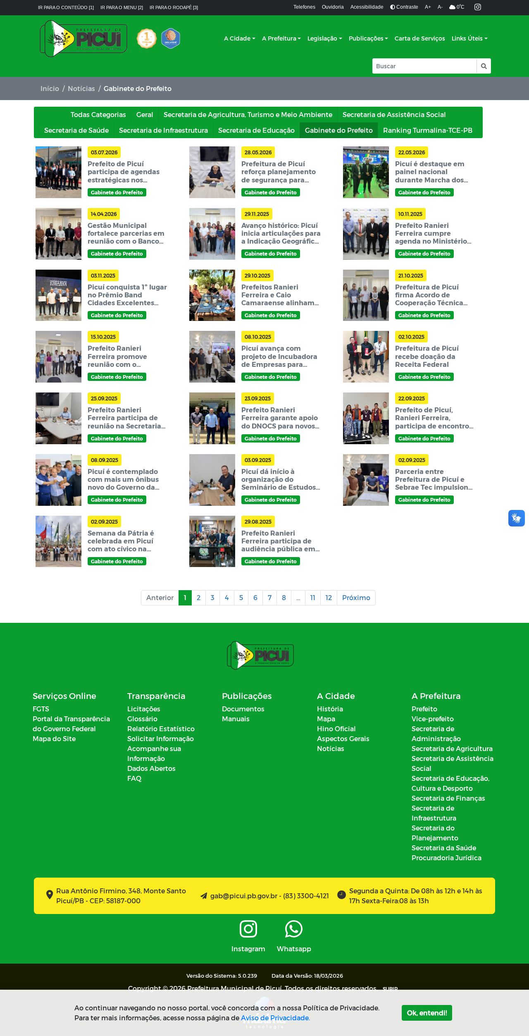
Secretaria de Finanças (448, 798)
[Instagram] (477, 7)
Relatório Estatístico (161, 728)
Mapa (326, 719)
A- (440, 7)
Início (50, 88)
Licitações (143, 709)
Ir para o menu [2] (121, 7)
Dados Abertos (151, 768)
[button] (483, 66)
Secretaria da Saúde (444, 848)
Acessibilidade (367, 7)
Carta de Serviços (420, 38)
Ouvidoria (333, 7)
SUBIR (390, 989)
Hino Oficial (336, 728)
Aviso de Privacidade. (275, 1018)
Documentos (243, 709)
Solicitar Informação (160, 738)
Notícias (81, 88)
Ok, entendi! (427, 1013)
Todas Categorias (98, 114)
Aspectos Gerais (343, 738)
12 (329, 597)
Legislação (322, 38)
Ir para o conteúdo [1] (66, 7)
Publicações (366, 38)
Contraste (406, 7)
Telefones (304, 7)
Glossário (142, 719)
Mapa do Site (54, 738)
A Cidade (237, 38)
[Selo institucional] (146, 38)
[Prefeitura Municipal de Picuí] (83, 38)
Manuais (236, 719)
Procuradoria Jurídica (446, 857)
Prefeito (424, 709)
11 (312, 597)
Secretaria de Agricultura (452, 748)
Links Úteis (467, 38)
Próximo (356, 597)
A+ (428, 7)
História (330, 709)
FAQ (134, 778)
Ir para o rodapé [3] (174, 7)
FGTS (41, 709)
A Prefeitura (279, 38)
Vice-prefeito (433, 719)
